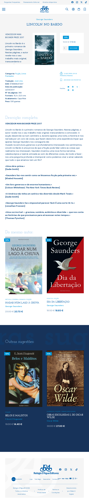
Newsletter (46, 479)
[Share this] (73, 86)
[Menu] (3, 9)
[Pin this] (73, 90)
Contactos (55, 479)
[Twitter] (81, 2)
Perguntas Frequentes (12, 2)
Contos (50, 298)
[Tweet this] (77, 86)
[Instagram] (77, 2)
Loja (31, 479)
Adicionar (73, 48)
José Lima (18, 81)
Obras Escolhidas (27, 411)
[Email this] (68, 86)
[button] (67, 9)
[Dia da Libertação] (65, 238)
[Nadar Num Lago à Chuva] (23, 238)
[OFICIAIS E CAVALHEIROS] (65, 352)
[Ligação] (44, 9)
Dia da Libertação (58, 302)
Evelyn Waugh (53, 421)
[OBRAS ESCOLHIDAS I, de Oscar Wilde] (23, 352)
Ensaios (22, 299)
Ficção (18, 73)
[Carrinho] (79, 9)
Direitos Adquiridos (50, 2)
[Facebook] (72, 2)
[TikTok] (86, 2)
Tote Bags (38, 479)
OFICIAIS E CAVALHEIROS (61, 418)
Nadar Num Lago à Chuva (22, 303)
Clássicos (9, 411)
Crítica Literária (12, 299)
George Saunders (44, 19)
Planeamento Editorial (31, 2)
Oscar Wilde (11, 421)
